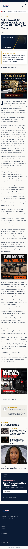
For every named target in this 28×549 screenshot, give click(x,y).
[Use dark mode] (25, 1)
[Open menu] (25, 6)
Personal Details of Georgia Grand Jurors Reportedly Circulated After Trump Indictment (13, 467)
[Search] (22, 6)
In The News (4, 16)
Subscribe (15, 494)
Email (9, 67)
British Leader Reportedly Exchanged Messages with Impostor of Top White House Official (18, 441)
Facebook (5, 67)
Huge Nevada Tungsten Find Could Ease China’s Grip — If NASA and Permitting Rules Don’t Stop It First (17, 11)
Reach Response (16, 547)
